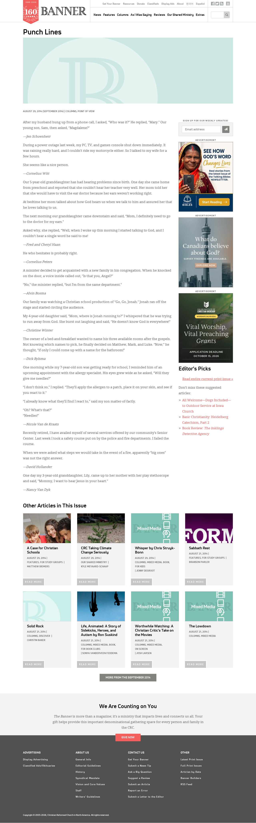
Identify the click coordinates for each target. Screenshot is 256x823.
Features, (33, 562)
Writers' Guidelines (88, 797)
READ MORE (33, 582)
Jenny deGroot (145, 571)
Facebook (213, 4)
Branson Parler (199, 562)
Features (109, 14)
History (80, 772)
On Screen (141, 649)
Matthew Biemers (38, 566)
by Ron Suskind (101, 631)
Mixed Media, (154, 562)
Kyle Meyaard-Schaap (94, 566)
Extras (200, 14)
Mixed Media (208, 636)
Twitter (217, 4)
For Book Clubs (90, 649)
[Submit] (225, 129)
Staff (79, 791)
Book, (166, 562)
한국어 (189, 4)
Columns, (72, 111)
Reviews (159, 14)
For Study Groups (51, 562)
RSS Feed (186, 784)
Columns (122, 14)
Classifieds (153, 4)
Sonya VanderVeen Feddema (99, 653)
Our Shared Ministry (180, 14)
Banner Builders (191, 778)
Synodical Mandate (88, 778)
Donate (141, 4)
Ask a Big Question (140, 772)
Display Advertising (35, 760)
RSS (221, 4)
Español (200, 4)
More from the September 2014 (128, 677)
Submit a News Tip (139, 766)
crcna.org (228, 3)
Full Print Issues (191, 766)
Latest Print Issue (192, 760)
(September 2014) (53, 111)
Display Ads (167, 4)
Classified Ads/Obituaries (39, 766)
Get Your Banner (111, 4)
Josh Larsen (143, 653)
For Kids (140, 566)
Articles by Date (191, 772)
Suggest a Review (139, 778)
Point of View (86, 111)
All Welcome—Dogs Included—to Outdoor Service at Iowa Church (206, 406)
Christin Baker (36, 640)
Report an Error (138, 791)
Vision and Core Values (90, 784)
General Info (83, 760)
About (180, 4)
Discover (44, 636)
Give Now (128, 737)
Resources (128, 4)
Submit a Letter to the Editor (146, 797)
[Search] (227, 15)
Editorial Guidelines (88, 766)
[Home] (73, 10)
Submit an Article (139, 784)
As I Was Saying (141, 14)
